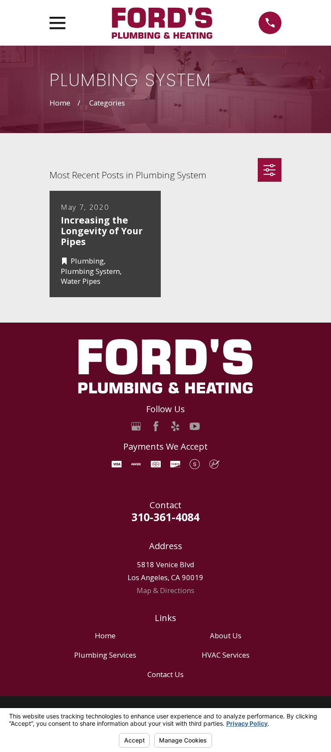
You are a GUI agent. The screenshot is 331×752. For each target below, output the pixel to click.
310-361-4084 (165, 517)
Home (105, 635)
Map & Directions (165, 590)
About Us (225, 635)
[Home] (162, 23)
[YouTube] (195, 426)
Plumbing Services (105, 655)
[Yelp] (175, 426)
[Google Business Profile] (136, 426)
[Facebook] (156, 426)
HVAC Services (226, 655)
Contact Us (165, 674)
